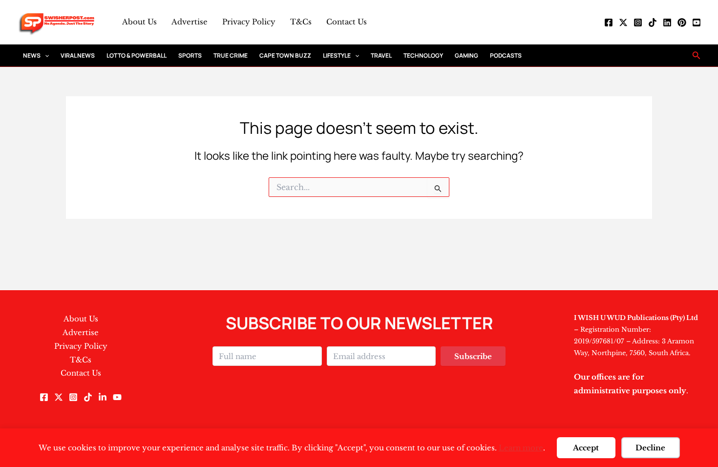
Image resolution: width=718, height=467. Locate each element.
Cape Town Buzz (285, 55)
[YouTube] (696, 22)
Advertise (189, 21)
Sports (190, 55)
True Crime (230, 55)
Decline (650, 447)
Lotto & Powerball (136, 55)
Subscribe (473, 356)
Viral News (78, 55)
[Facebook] (608, 22)
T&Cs (301, 21)
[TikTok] (652, 22)
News (32, 55)
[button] (45, 55)
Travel (381, 55)
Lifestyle (337, 55)
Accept (586, 447)
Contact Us (346, 21)
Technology (423, 55)
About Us (139, 21)
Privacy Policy (248, 21)
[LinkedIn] (667, 22)
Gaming (466, 55)
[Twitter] (623, 22)
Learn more (521, 447)
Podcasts (506, 55)
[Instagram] (638, 22)
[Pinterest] (681, 22)
